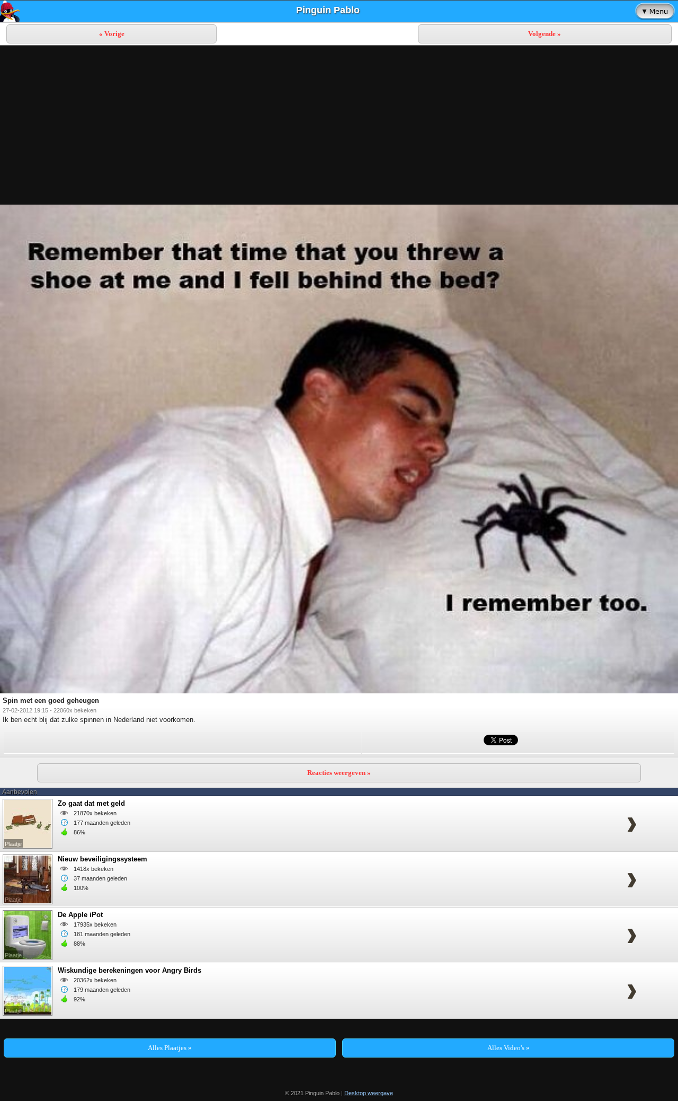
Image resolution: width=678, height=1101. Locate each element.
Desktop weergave (368, 1093)
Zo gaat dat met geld (91, 803)
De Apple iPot (80, 915)
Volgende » (544, 34)
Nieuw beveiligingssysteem (102, 859)
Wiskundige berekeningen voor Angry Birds (129, 970)
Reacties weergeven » (339, 773)
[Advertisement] (339, 125)
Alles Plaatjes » (170, 1048)
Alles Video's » (508, 1048)
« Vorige (111, 34)
